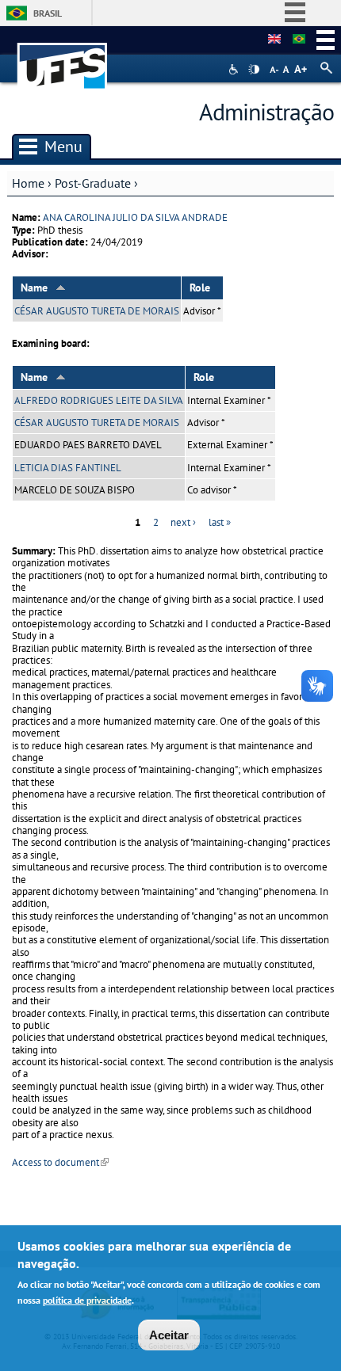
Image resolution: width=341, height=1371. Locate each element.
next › (183, 522)
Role (200, 287)
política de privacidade (87, 1300)
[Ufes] (62, 58)
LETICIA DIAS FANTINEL (67, 467)
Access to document (60, 1162)
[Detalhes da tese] (299, 39)
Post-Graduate (93, 183)
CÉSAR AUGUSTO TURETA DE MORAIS (96, 311)
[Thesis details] (274, 39)
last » (220, 522)
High (253, 69)
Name (34, 287)
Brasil (47, 13)
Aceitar (169, 1335)
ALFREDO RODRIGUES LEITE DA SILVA (98, 400)
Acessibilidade (235, 69)
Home (28, 183)
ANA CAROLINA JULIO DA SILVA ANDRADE (135, 217)
